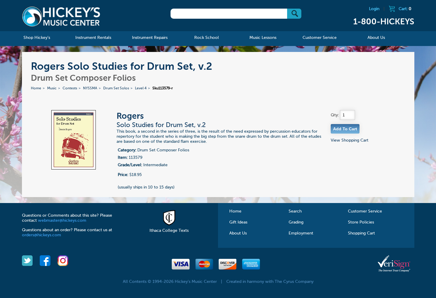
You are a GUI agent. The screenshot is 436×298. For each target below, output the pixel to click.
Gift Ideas (238, 222)
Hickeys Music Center (61, 16)
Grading (296, 222)
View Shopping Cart (349, 140)
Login (374, 9)
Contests (70, 88)
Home (36, 88)
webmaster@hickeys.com (62, 220)
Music (52, 88)
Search (295, 211)
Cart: (405, 9)
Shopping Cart (361, 233)
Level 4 (141, 88)
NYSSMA (90, 88)
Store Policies (361, 222)
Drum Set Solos (116, 88)
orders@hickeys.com (41, 235)
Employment (301, 233)
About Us (238, 233)
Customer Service (365, 211)
